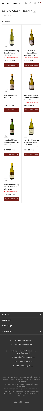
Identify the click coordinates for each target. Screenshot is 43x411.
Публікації (7, 326)
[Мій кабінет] (35, 4)
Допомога (6, 331)
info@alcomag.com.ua (23, 344)
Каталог (6, 314)
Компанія (6, 320)
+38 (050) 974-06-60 (22, 340)
